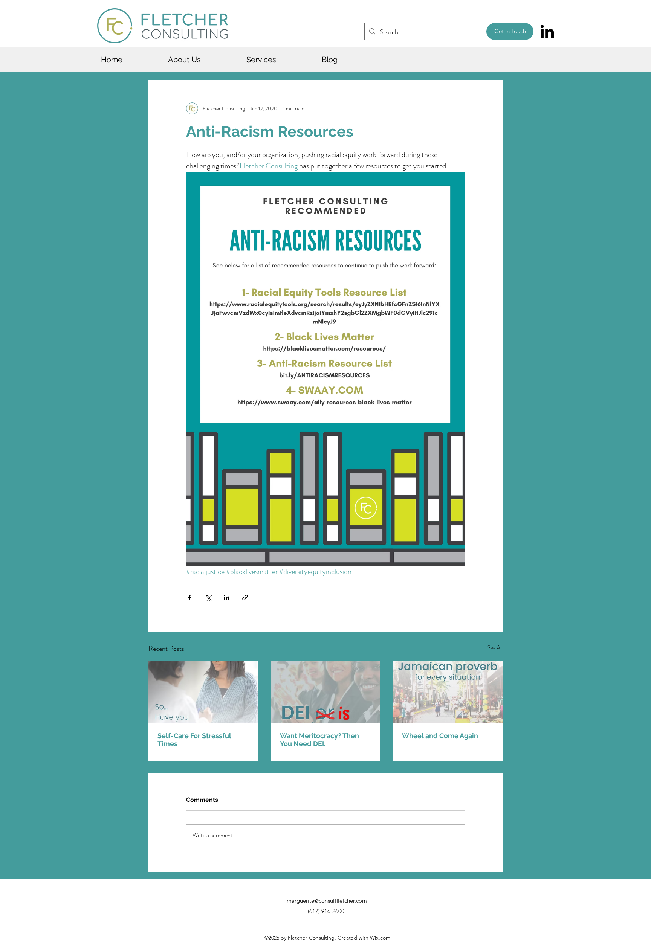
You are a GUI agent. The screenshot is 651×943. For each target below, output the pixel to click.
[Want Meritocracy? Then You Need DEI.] (326, 692)
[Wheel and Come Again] (448, 692)
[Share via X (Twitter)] (208, 597)
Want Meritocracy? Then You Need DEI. (319, 740)
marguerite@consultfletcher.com (327, 900)
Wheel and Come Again (440, 736)
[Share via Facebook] (189, 597)
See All (495, 647)
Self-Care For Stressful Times (194, 740)
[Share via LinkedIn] (226, 597)
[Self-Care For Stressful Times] (203, 692)
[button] (203, 59)
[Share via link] (245, 597)
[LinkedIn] (547, 31)
